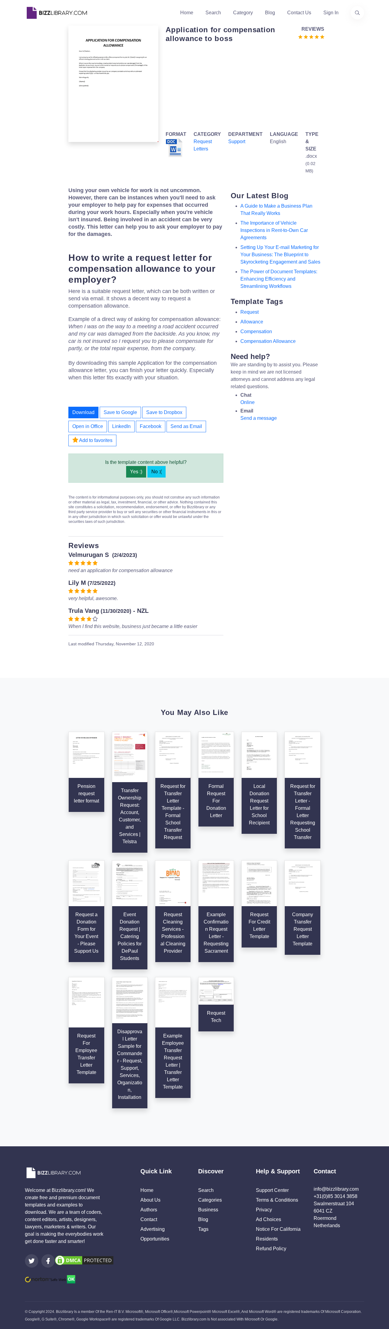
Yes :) (136, 471)
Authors (148, 1209)
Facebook (150, 426)
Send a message (258, 418)
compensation (256, 331)
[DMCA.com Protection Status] (84, 1259)
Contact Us (299, 12)
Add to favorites (95, 440)
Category (243, 12)
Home (186, 12)
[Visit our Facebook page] (48, 1261)
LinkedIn (121, 426)
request (249, 312)
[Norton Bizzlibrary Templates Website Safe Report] (50, 1278)
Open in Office (87, 426)
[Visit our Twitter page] (31, 1261)
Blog (270, 12)
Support (236, 141)
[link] (32, 1261)
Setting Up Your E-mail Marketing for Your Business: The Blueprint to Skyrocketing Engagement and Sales (280, 254)
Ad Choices (268, 1219)
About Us (150, 1200)
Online (247, 402)
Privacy (264, 1209)
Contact (148, 1219)
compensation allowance (268, 341)
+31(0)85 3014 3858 (335, 1196)
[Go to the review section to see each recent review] (311, 36)
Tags (203, 1229)
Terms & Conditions (277, 1200)
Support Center (272, 1190)
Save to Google (120, 412)
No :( (156, 471)
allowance (251, 321)
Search (213, 12)
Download (83, 412)
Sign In (331, 12)
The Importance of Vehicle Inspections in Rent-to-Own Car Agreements (274, 230)
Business (208, 1209)
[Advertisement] (243, 85)
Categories (210, 1200)
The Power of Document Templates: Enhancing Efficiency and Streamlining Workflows (278, 279)
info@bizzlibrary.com (336, 1189)
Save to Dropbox (164, 412)
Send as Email (186, 426)
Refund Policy (271, 1248)
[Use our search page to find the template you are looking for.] (357, 12)
